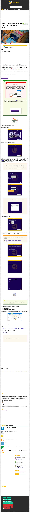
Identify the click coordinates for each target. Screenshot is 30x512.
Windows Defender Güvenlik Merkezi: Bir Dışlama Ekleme (10, 431)
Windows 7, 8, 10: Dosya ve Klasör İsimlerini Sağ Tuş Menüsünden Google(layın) (13, 446)
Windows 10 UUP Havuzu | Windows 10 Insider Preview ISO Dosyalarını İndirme (19, 459)
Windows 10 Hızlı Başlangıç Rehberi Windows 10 (22, 371)
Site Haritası (3, 11)
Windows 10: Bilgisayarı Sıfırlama (8, 442)
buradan (16, 100)
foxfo (17, 465)
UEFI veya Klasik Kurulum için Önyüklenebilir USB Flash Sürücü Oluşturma (13, 240)
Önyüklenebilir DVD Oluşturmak (8, 241)
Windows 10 (8, 9)
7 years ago (22, 459)
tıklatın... (12, 47)
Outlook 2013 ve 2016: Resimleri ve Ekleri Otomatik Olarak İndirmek (12, 435)
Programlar (26, 9)
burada (3, 160)
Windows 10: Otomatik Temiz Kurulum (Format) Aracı (10, 340)
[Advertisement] (15, 17)
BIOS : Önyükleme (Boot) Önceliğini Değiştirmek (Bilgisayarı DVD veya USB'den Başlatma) (14, 328)
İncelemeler (19, 9)
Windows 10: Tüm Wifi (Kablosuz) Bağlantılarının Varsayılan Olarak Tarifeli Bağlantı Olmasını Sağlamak (20, 464)
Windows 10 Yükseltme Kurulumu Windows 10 (7, 371)
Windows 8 (12, 9)
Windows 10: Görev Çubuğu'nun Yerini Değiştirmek (10, 427)
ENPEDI (5, 9)
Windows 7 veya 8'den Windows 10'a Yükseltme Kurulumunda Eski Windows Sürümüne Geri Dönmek (15, 450)
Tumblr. (5, 508)
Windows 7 (15, 9)
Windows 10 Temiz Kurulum (6, 332)
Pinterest (8, 508)
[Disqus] (15, 383)
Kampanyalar (22, 9)
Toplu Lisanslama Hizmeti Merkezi (16, 69)
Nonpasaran (18, 457)
